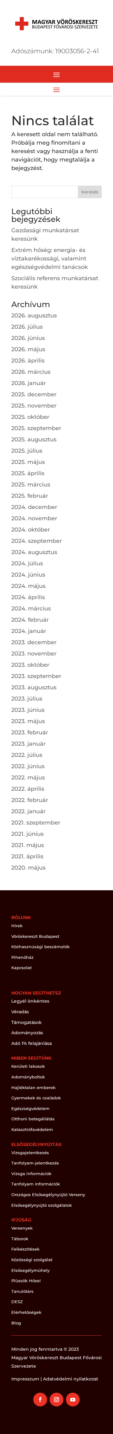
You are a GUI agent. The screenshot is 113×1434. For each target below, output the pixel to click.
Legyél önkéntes (30, 1001)
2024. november (34, 518)
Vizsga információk (31, 1173)
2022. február (29, 800)
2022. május (28, 777)
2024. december (34, 507)
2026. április (28, 360)
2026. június (28, 338)
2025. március (30, 484)
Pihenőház (22, 957)
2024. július (27, 563)
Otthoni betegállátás (33, 1118)
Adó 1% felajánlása (31, 1043)
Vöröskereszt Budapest (35, 936)
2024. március (31, 608)
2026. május (28, 349)
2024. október (30, 529)
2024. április (28, 597)
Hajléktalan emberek (33, 1087)
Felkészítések (25, 1249)
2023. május (28, 721)
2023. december (33, 642)
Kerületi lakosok (28, 1066)
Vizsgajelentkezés (30, 1152)
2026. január (28, 383)
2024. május (28, 586)
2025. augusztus (33, 439)
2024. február (30, 619)
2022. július (26, 755)
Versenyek (22, 1228)
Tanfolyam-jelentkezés (35, 1162)
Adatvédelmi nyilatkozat (70, 1379)
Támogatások (26, 1022)
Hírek (17, 925)
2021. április (27, 856)
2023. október (30, 664)
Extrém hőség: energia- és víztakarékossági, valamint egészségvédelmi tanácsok (49, 258)
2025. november (33, 405)
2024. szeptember (36, 540)
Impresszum (25, 1379)
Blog (16, 1322)
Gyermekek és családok (36, 1097)
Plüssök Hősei (26, 1280)
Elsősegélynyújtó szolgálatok (41, 1205)
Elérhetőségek (26, 1312)
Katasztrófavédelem (32, 1129)
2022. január (28, 811)
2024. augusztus (34, 552)
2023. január (28, 743)
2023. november (33, 653)
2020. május (28, 867)
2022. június (28, 766)
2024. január (28, 631)
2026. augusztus (34, 315)
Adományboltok (28, 1076)
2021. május (27, 845)
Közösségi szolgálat (31, 1259)
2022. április (27, 788)
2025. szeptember (36, 428)
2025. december (33, 394)
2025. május (28, 462)
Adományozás (27, 1033)
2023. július (26, 698)
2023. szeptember (36, 676)
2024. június (28, 574)
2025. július (26, 450)
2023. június (28, 710)
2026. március (31, 371)
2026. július (27, 326)
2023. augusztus (33, 687)
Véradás (20, 1012)
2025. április (27, 473)
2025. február (29, 495)
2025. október (30, 417)
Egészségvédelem (30, 1108)
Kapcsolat (21, 967)
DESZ (17, 1301)
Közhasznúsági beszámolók (40, 946)
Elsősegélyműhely (30, 1270)
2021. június (27, 833)
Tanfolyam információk (35, 1183)
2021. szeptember (35, 822)
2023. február (29, 732)
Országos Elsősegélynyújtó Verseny (48, 1194)
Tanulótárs (22, 1291)
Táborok (19, 1238)
